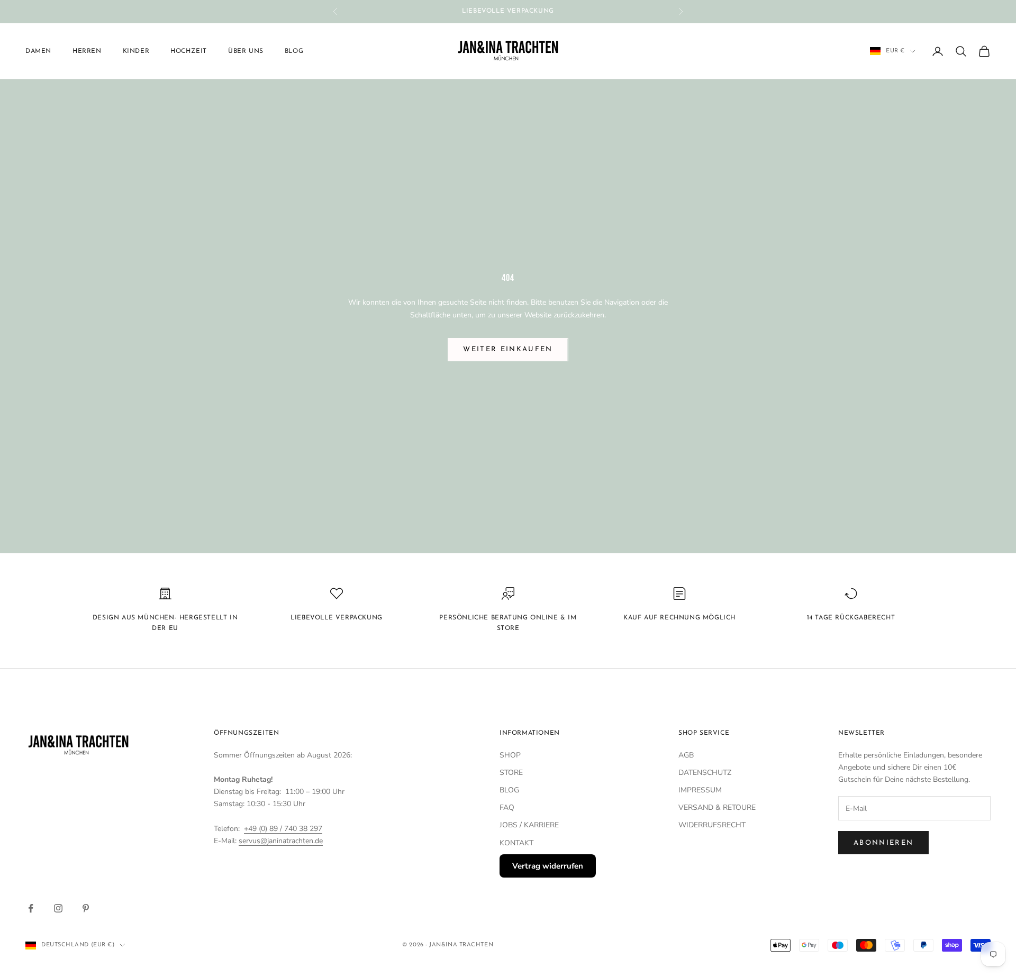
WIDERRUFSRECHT (712, 825)
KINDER (136, 51)
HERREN (87, 51)
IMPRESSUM (700, 790)
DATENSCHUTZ (704, 773)
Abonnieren (883, 842)
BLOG (509, 790)
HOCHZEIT (188, 51)
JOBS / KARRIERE (529, 825)
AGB (686, 755)
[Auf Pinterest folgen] (85, 908)
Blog (294, 51)
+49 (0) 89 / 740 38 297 (283, 829)
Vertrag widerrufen (547, 866)
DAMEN (38, 51)
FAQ (507, 807)
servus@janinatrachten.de (281, 841)
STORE (511, 773)
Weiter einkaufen (507, 349)
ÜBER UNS (246, 51)
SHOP (510, 755)
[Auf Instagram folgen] (58, 908)
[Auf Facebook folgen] (30, 908)
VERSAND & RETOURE (717, 807)
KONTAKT (516, 843)
